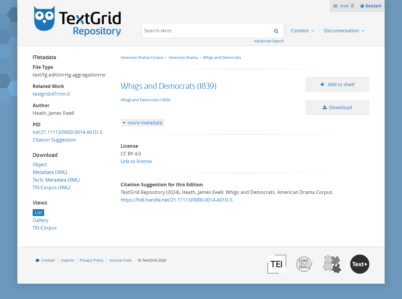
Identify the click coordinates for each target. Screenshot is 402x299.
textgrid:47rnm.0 (51, 94)
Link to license (136, 161)
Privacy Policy (92, 260)
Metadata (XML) (50, 172)
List (38, 212)
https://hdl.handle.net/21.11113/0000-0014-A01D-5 (176, 200)
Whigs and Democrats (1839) (168, 86)
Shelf (346, 6)
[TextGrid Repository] (78, 7)
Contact (48, 260)
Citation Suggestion (54, 140)
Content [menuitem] (300, 30)
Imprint (67, 260)
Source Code (120, 260)
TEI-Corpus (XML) (51, 187)
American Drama (184, 57)
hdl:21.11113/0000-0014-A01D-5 (67, 132)
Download (340, 107)
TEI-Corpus (45, 228)
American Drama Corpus (142, 57)
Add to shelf (340, 84)
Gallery (40, 220)
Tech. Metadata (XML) (56, 180)
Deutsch (374, 7)
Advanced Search (269, 41)
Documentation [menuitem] (342, 30)
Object (40, 164)
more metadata (145, 122)
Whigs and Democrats (222, 57)
